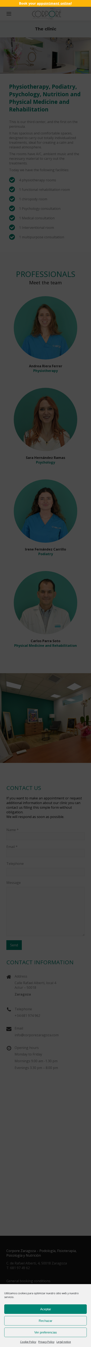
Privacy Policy (46, 1342)
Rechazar (45, 1321)
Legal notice (64, 1342)
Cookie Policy (28, 1342)
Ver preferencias (45, 1332)
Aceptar (45, 1309)
